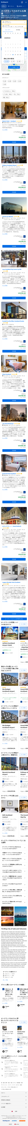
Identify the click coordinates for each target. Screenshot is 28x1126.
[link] (4, 81)
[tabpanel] (13, 48)
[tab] (8, 30)
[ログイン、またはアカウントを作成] (22, 2)
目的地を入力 (7, 21)
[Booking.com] (4, 2)
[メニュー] (26, 2)
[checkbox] (20, 40)
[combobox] (14, 22)
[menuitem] (4, 6)
